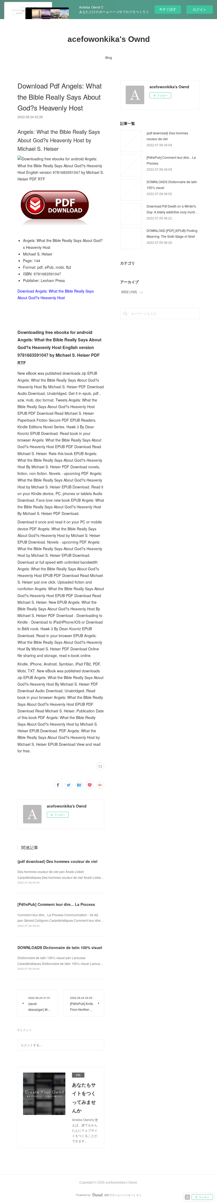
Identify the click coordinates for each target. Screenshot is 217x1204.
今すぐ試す (167, 9)
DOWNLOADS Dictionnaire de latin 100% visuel (59, 947)
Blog (108, 57)
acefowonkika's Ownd (108, 39)
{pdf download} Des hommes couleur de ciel (57, 861)
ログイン (199, 9)
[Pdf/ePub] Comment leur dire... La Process (56, 904)
